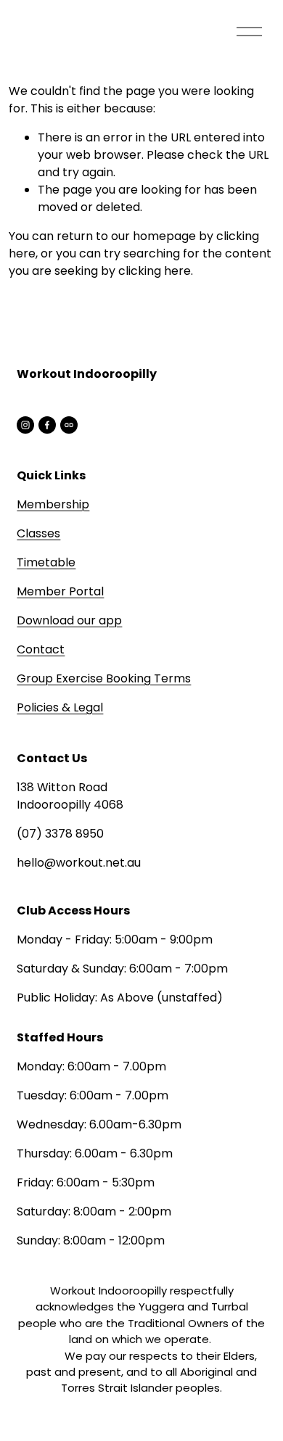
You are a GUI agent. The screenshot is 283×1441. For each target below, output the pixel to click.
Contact (41, 649)
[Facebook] (47, 425)
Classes (38, 533)
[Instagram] (25, 425)
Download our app (69, 620)
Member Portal (60, 591)
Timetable (46, 562)
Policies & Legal (60, 707)
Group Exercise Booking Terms (104, 678)
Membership (53, 504)
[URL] (69, 425)
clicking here (154, 271)
